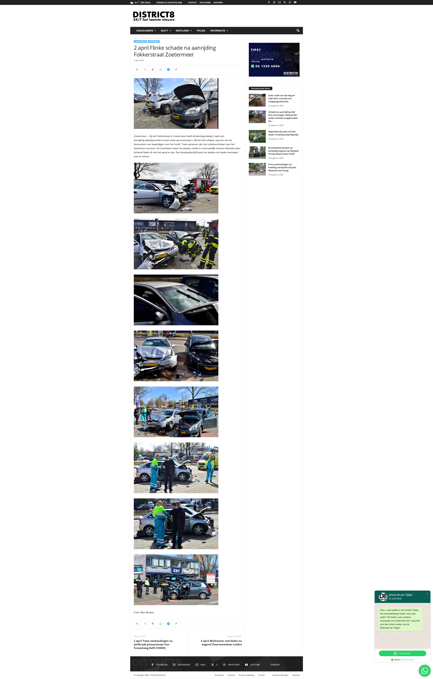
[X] (285, 2)
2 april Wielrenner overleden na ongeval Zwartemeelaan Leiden (221, 642)
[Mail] (279, 2)
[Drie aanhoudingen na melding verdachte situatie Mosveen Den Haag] (257, 169)
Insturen (218, 2)
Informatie (217, 30)
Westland (182, 30)
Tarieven (296, 675)
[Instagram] (274, 2)
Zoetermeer (153, 41)
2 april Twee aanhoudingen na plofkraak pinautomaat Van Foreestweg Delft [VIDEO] (153, 644)
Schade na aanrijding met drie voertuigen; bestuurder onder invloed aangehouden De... (283, 116)
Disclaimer (205, 2)
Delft (164, 30)
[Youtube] (295, 2)
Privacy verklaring (246, 675)
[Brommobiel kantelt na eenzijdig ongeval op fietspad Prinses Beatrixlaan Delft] (257, 152)
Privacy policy (408, 660)
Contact (192, 2)
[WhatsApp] (290, 2)
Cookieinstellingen (280, 675)
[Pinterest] (152, 69)
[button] (298, 30)
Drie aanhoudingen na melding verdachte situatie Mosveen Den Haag (282, 167)
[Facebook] (269, 2)
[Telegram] (168, 69)
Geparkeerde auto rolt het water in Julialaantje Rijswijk (283, 133)
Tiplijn (201, 30)
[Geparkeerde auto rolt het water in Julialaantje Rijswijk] (257, 136)
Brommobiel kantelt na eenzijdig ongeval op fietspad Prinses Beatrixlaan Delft (283, 150)
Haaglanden (144, 30)
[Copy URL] (176, 69)
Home (136, 38)
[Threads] (300, 2)
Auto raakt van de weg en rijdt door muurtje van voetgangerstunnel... (281, 98)
